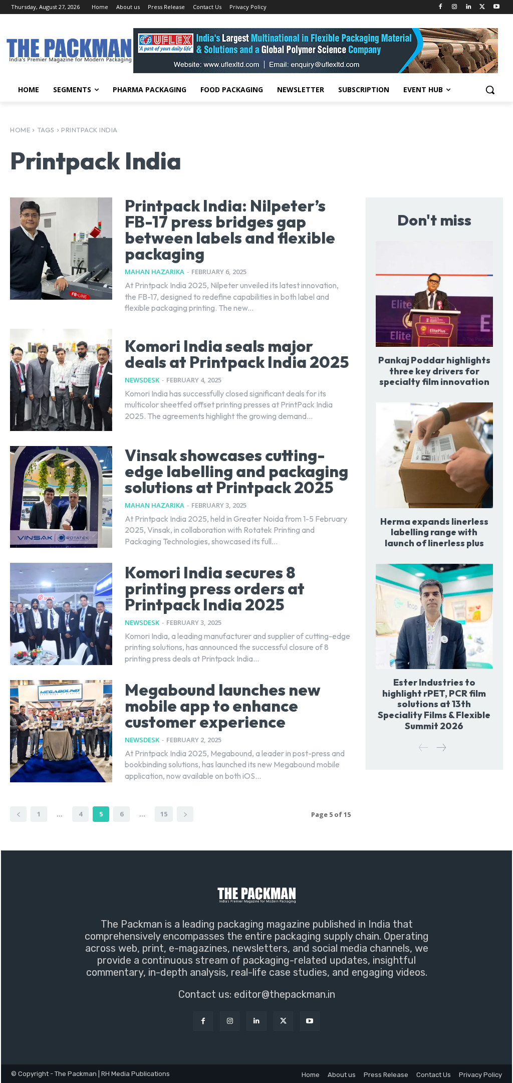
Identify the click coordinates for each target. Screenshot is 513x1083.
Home (20, 130)
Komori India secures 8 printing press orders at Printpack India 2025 (215, 588)
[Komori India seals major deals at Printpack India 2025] (61, 380)
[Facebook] (440, 7)
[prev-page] (18, 814)
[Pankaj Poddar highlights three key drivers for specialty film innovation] (434, 294)
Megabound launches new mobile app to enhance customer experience (223, 706)
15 (163, 813)
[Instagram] (454, 7)
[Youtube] (496, 7)
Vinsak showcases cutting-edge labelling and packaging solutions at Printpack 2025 (236, 471)
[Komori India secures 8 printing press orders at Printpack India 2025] (61, 614)
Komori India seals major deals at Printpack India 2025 (237, 354)
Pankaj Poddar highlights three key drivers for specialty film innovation (434, 370)
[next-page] (185, 814)
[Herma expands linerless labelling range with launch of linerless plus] (434, 455)
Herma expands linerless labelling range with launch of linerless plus (434, 532)
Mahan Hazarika (154, 271)
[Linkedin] (468, 7)
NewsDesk (142, 379)
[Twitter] (482, 7)
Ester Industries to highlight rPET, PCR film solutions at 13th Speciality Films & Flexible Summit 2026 (434, 704)
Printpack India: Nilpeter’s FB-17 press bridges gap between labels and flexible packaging (230, 229)
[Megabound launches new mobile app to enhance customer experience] (61, 731)
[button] (490, 90)
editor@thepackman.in (284, 994)
